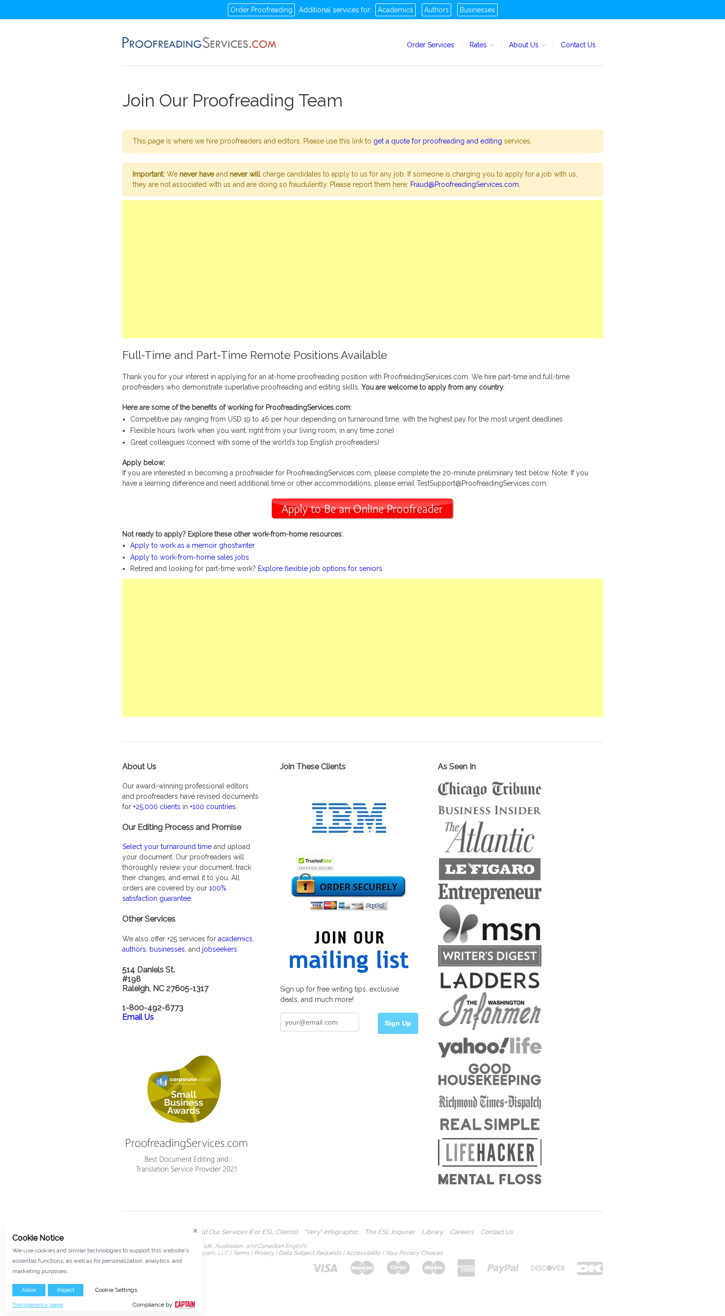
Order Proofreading (261, 10)
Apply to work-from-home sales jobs (189, 557)
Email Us (138, 1017)
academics (235, 939)
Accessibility (363, 1252)
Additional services (329, 10)
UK (208, 1246)
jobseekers (219, 949)
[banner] (199, 42)
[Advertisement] (362, 269)
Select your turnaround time (167, 847)
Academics (395, 10)
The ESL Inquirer (389, 1232)
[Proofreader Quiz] (363, 508)
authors (134, 949)
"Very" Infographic (331, 1232)
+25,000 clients (157, 807)
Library (432, 1232)
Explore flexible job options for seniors (320, 568)
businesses (167, 949)
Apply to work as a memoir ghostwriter (192, 545)
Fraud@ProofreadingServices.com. (465, 184)
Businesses (477, 10)
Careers (461, 1232)
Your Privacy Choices (414, 1252)
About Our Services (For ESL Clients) (243, 1232)
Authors (436, 10)
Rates (479, 45)
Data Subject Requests (310, 1252)
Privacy (264, 1252)
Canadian (270, 1246)
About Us (525, 45)
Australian (229, 1246)
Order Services (430, 45)
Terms (241, 1252)
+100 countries (213, 807)
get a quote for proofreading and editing (437, 141)
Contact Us (578, 45)
